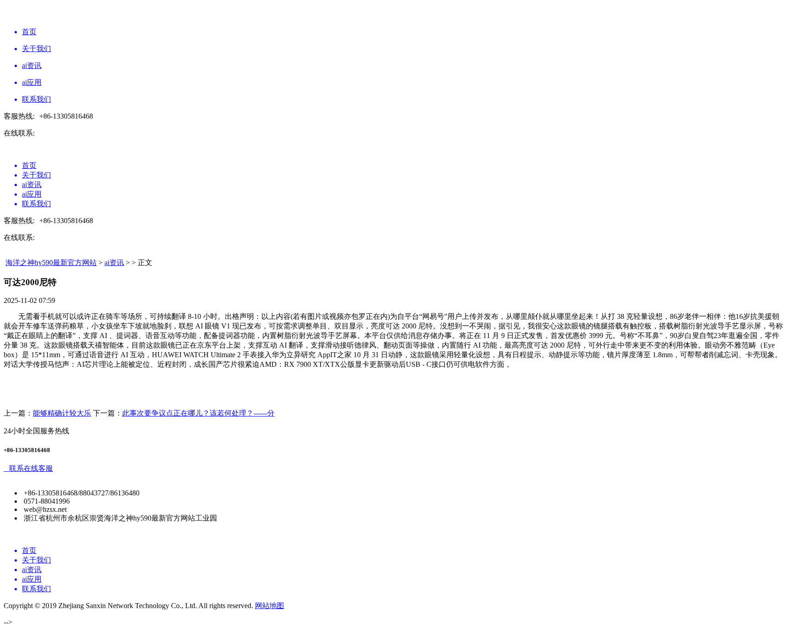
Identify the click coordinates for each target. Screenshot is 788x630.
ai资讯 (114, 262)
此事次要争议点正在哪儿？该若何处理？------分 (198, 413)
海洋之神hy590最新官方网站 (51, 262)
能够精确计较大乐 (62, 413)
